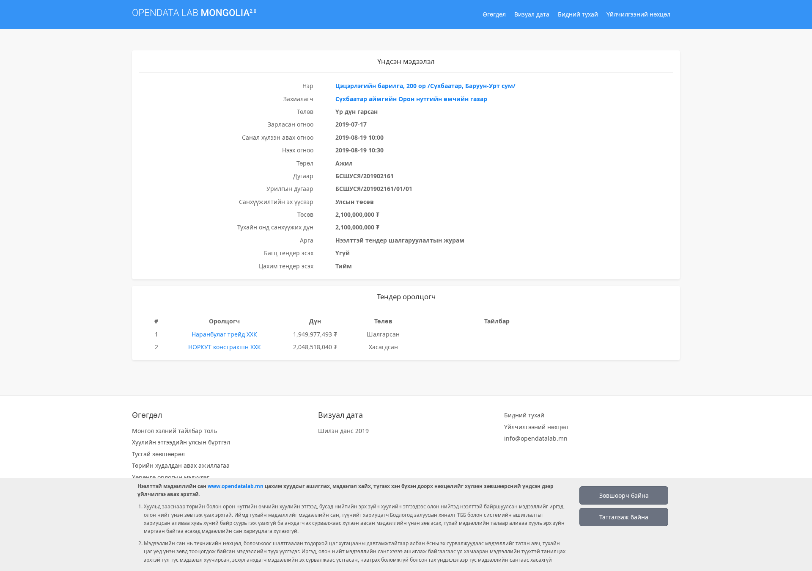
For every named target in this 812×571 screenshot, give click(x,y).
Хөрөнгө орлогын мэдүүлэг (170, 477)
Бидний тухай (578, 14)
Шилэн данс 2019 (343, 431)
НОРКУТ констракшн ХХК (224, 347)
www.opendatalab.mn (235, 486)
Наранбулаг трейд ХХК (224, 334)
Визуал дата (531, 14)
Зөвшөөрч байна (624, 495)
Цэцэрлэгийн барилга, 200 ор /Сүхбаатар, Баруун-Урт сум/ (425, 86)
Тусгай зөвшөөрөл (158, 454)
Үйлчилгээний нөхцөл (638, 14)
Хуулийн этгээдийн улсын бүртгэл (181, 442)
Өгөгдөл (494, 14)
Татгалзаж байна (623, 517)
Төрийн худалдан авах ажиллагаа (181, 465)
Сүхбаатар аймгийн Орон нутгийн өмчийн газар (411, 99)
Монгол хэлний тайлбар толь (174, 431)
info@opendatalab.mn (536, 438)
